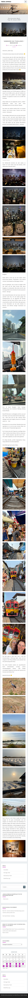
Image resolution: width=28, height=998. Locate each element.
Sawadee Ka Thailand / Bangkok (14, 42)
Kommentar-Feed (8, 875)
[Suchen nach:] (14, 887)
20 (6, 963)
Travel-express (6, 1)
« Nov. (4, 968)
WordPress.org (7, 878)
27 (6, 966)
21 (10, 963)
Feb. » (7, 968)
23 (16, 963)
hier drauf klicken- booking (9, 916)
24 (19, 963)
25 (23, 963)
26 (3, 966)
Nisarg (25, 995)
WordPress (17, 995)
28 (10, 966)
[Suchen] (24, 887)
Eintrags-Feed (7, 872)
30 (16, 966)
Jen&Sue (19, 45)
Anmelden (6, 869)
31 (19, 966)
